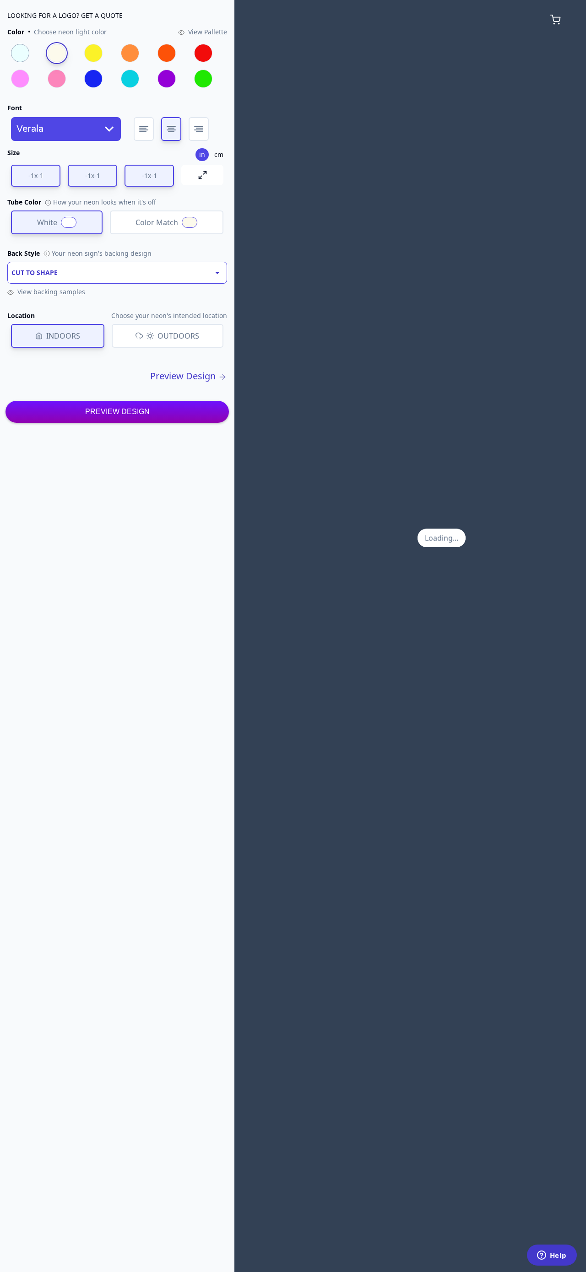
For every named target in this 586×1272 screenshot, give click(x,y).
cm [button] (218, 154)
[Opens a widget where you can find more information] (551, 1256)
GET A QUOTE (102, 15)
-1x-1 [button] (35, 175)
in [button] (202, 154)
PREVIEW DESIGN (117, 411)
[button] (57, 32)
